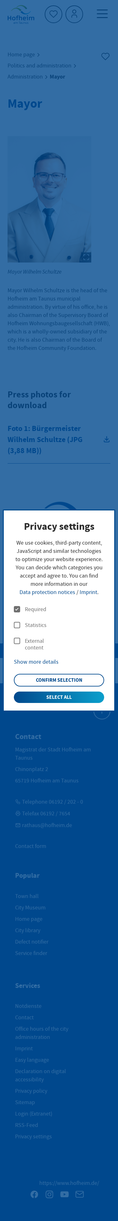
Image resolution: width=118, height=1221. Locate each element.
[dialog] (59, 610)
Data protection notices (47, 592)
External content (34, 644)
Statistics (36, 625)
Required (35, 609)
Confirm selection (59, 680)
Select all (59, 697)
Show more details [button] (36, 662)
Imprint (88, 592)
